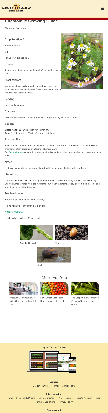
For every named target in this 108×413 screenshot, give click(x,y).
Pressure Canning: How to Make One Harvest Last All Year (22, 301)
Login (98, 398)
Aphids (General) (28, 243)
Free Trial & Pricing (25, 398)
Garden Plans (68, 385)
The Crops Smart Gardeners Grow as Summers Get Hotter (85, 301)
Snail (39, 265)
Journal (55, 385)
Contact (69, 398)
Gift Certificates (46, 398)
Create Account (84, 398)
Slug (57, 243)
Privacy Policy (66, 401)
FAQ (60, 398)
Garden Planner (16, 152)
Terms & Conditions (45, 401)
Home (10, 398)
